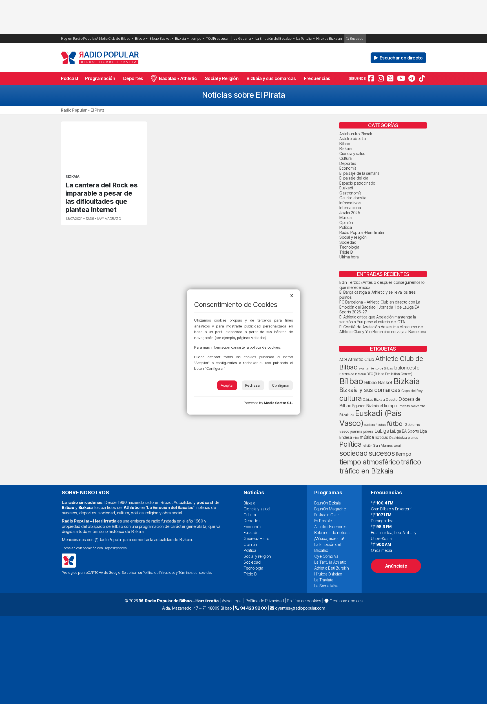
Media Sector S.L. (278, 403)
